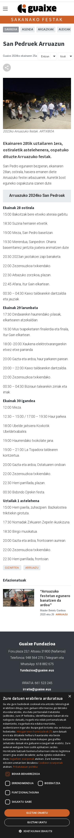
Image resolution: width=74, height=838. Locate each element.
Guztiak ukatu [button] (37, 822)
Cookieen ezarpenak (50, 762)
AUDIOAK (65, 29)
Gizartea (12, 567)
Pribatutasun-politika (25, 766)
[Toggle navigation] (5, 8)
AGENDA (27, 29)
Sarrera (11, 29)
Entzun (45, 56)
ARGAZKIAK (46, 29)
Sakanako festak (37, 19)
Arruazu (31, 567)
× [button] (69, 696)
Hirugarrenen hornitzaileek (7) (34, 731)
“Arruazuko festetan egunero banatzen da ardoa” (55, 598)
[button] (37, 831)
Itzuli (63, 56)
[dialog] (37, 765)
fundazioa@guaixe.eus (37, 670)
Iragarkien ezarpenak (21, 759)
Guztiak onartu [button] (37, 812)
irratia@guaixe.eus (37, 689)
